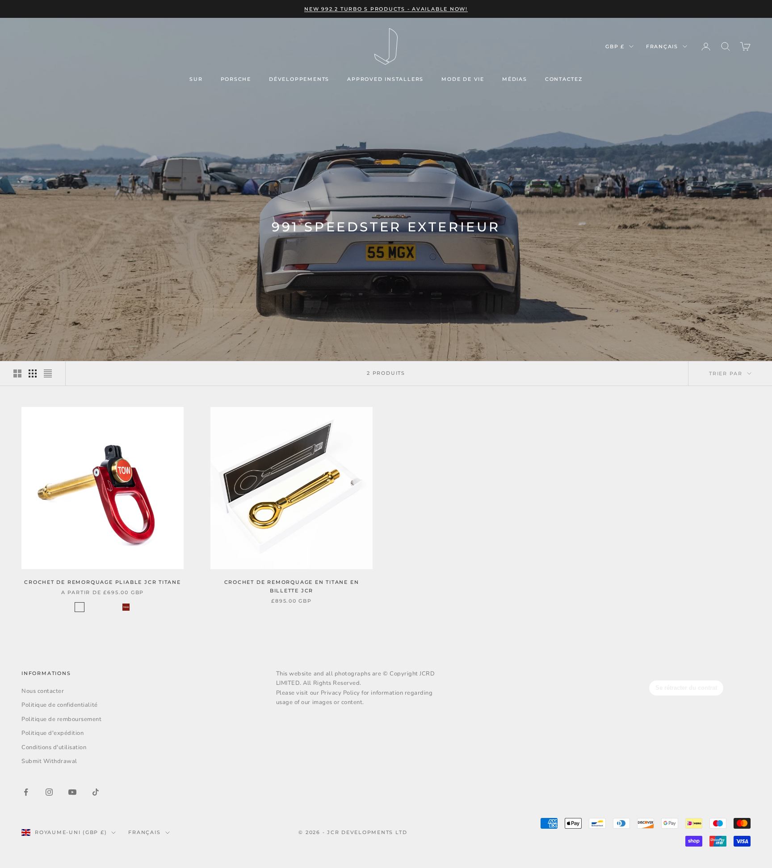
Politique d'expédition (52, 733)
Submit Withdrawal (49, 761)
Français (662, 46)
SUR (195, 79)
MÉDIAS (514, 79)
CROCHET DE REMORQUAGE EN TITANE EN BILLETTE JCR (291, 586)
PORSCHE (236, 79)
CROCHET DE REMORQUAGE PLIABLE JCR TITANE (102, 582)
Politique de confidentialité (59, 705)
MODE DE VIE (462, 79)
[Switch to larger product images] (17, 373)
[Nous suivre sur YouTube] (72, 792)
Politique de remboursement (61, 719)
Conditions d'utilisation (53, 747)
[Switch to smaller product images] (33, 373)
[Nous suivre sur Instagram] (49, 792)
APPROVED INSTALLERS (385, 79)
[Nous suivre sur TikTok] (95, 792)
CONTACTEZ (564, 79)
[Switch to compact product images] (48, 373)
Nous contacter (42, 691)
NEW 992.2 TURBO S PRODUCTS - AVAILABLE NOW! (386, 9)
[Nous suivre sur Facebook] (25, 792)
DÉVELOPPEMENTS (299, 79)
